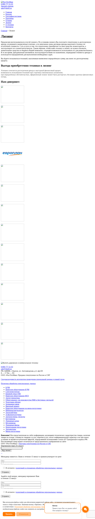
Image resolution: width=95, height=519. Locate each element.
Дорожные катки (12, 421)
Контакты (9, 27)
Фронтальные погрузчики (16, 427)
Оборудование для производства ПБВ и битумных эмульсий (30, 400)
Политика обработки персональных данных (18, 383)
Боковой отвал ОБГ (13, 394)
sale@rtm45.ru (6, 8)
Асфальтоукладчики (13, 415)
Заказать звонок (7, 6)
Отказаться (23, 514)
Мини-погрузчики (13, 431)
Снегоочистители (13, 392)
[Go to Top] (1, 453)
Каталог (9, 14)
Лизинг (8, 23)
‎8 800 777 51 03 (7, 4)
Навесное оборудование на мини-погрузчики (23, 408)
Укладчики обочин (13, 402)
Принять (9, 514)
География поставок (13, 16)
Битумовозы (10, 419)
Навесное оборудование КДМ (17, 390)
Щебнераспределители (15, 410)
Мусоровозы (11, 423)
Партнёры (10, 18)
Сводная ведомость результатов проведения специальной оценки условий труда (32, 379)
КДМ (8, 387)
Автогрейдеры (11, 413)
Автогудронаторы (13, 398)
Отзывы (9, 20)
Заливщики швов (12, 404)
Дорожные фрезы (12, 425)
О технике (10, 25)
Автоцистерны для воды (15, 417)
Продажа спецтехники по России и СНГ (35, 444)
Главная (9, 12)
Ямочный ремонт (12, 406)
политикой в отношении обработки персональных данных (39, 468)
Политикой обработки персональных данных (30, 507)
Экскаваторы (11, 429)
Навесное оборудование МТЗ (17, 396)
